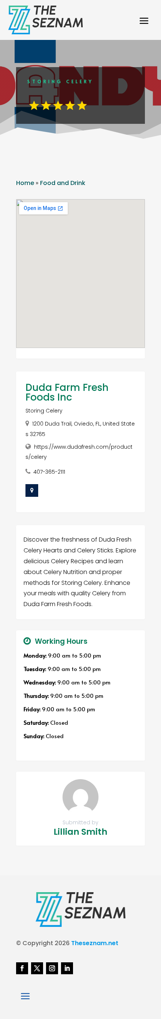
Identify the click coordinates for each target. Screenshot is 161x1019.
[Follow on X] (37, 968)
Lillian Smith (80, 832)
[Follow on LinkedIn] (67, 968)
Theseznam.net (94, 943)
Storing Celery (44, 410)
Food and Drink (62, 183)
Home (25, 183)
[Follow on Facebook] (22, 968)
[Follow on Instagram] (52, 968)
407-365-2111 (49, 472)
